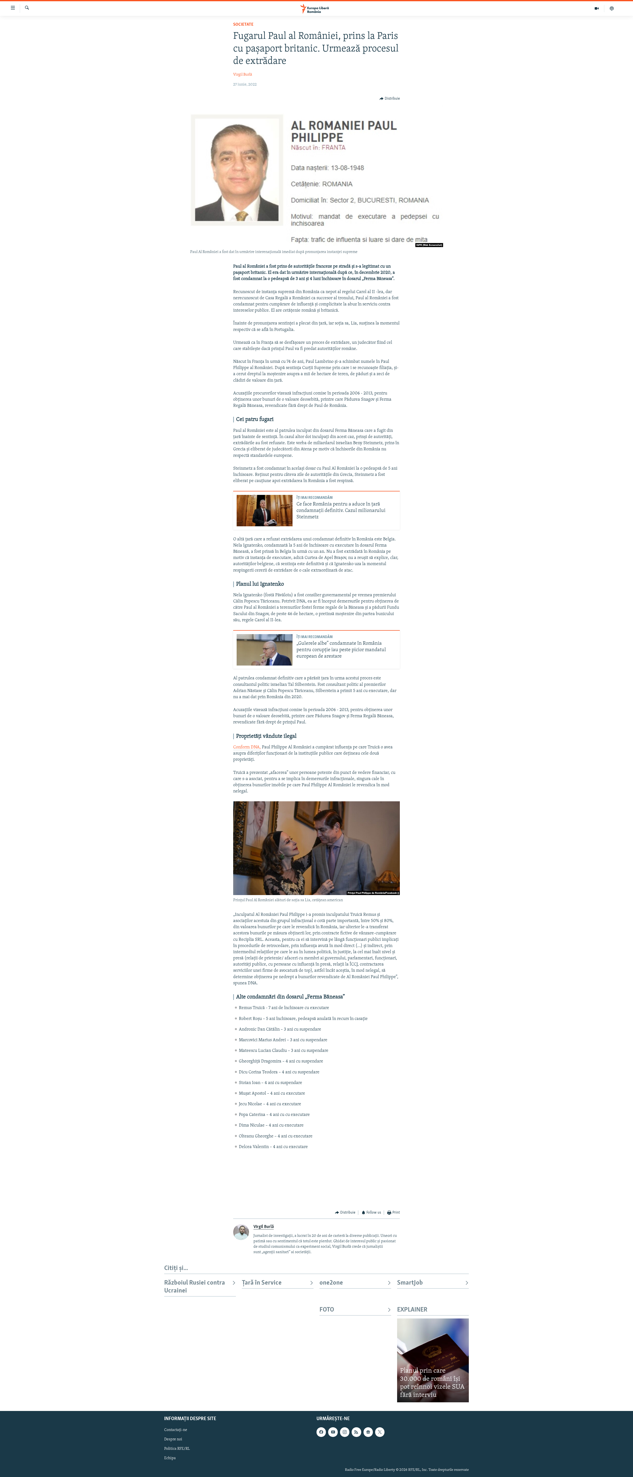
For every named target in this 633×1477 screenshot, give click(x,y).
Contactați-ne (175, 1430)
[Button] (390, 98)
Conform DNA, (247, 747)
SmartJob (410, 1283)
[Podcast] (611, 8)
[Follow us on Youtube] (333, 1432)
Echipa (170, 1458)
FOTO (326, 1310)
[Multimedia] (596, 8)
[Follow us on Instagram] (344, 1432)
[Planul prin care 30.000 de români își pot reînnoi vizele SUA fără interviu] (433, 1360)
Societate (243, 25)
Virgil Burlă (242, 75)
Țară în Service (262, 1283)
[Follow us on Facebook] (321, 1432)
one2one (331, 1283)
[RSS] (356, 1432)
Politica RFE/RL (177, 1449)
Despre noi (173, 1439)
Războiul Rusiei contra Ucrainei (194, 1287)
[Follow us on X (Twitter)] (379, 1432)
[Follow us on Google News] (368, 1432)
